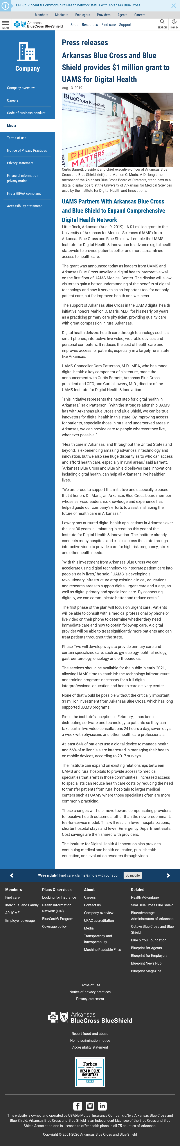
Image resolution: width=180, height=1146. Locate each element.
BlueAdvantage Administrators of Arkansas (152, 916)
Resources (90, 24)
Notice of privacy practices (90, 992)
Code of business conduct (26, 113)
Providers (103, 15)
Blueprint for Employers (149, 956)
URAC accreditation (99, 920)
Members (41, 15)
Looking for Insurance (59, 897)
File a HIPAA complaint (24, 193)
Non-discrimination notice (90, 1041)
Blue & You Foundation (148, 940)
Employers (82, 15)
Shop (74, 24)
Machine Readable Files (102, 950)
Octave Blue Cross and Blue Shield (152, 929)
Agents (122, 15)
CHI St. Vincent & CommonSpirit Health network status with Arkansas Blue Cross (78, 5)
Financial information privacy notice (22, 178)
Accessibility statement (24, 206)
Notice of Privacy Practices (27, 150)
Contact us (92, 905)
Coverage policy (54, 926)
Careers (139, 15)
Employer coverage (20, 920)
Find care (108, 24)
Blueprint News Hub (146, 963)
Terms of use (16, 138)
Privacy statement (20, 163)
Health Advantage (145, 897)
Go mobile (133, 875)
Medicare (61, 15)
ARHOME (12, 913)
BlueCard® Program (57, 919)
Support (125, 24)
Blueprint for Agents (146, 948)
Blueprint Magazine (146, 971)
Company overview (21, 88)
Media (11, 125)
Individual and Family (22, 905)
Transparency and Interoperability (98, 939)
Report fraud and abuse (90, 1034)
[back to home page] (38, 24)
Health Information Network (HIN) (56, 908)
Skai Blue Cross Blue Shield (152, 905)
